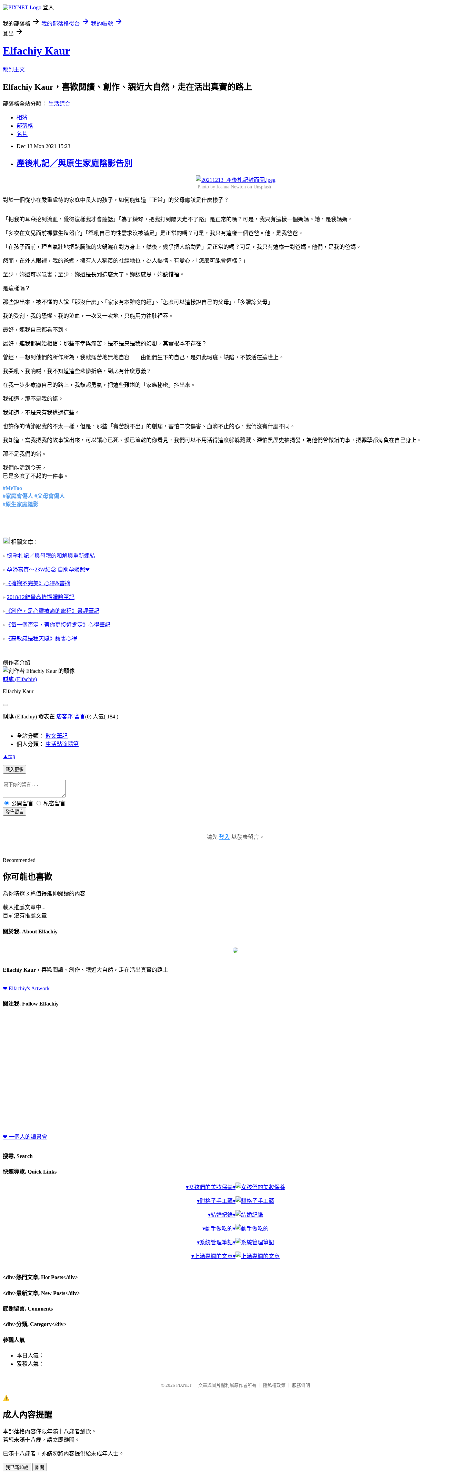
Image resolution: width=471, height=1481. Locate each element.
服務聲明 (301, 1385)
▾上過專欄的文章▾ (213, 1256)
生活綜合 (59, 104)
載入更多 (14, 769)
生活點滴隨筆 (62, 744)
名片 (22, 134)
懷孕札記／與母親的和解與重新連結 (51, 556)
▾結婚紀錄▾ (222, 1215)
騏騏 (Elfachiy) (20, 679)
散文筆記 (57, 736)
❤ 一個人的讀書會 (25, 1137)
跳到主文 (14, 69)
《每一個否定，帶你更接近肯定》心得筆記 (58, 625)
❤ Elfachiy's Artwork (26, 988)
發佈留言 (14, 811)
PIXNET (184, 1385)
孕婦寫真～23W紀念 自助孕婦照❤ (48, 569)
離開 (39, 1467)
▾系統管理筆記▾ (216, 1242)
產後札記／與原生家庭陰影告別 (74, 163)
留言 (79, 716)
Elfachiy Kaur (36, 51)
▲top (9, 756)
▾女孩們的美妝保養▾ (211, 1187)
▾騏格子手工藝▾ (216, 1201)
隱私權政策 (274, 1385)
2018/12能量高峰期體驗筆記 (40, 597)
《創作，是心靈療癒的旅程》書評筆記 (52, 611)
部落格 (25, 126)
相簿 (22, 117)
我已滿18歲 (17, 1467)
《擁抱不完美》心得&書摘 (38, 583)
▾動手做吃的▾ (219, 1229)
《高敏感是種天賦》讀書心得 (41, 638)
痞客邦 (64, 716)
